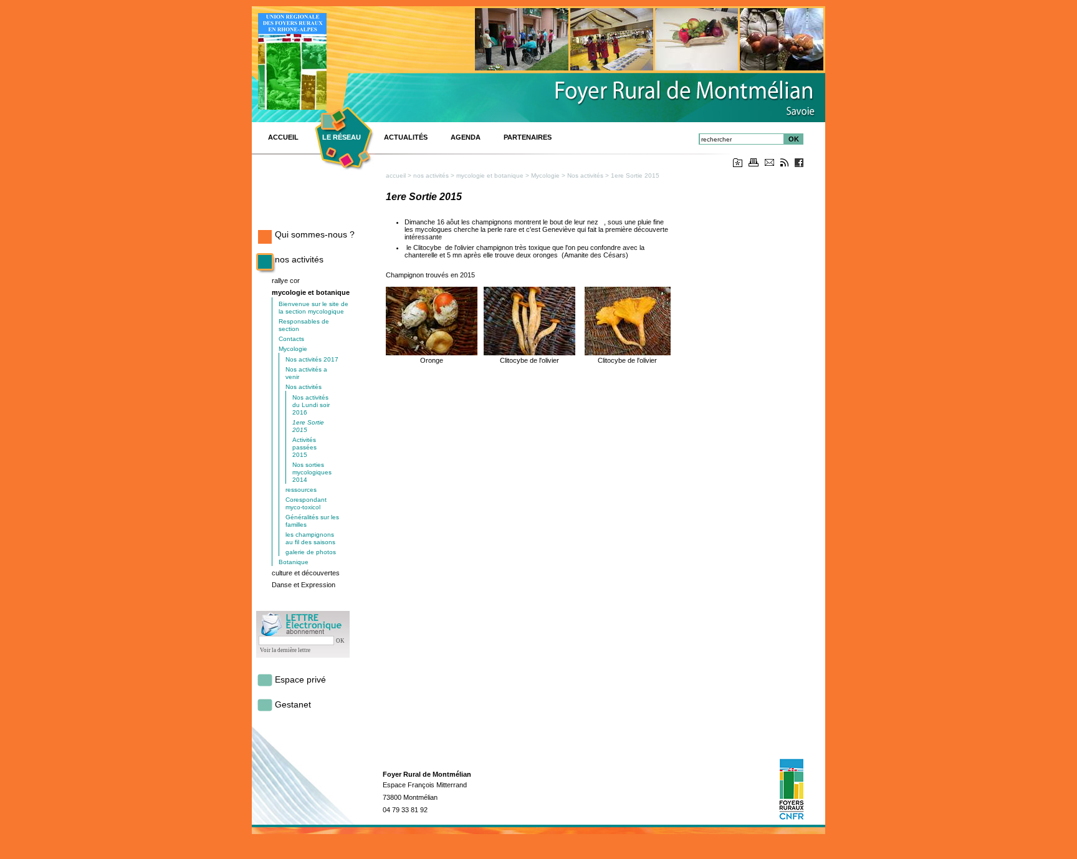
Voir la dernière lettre (285, 650)
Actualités (406, 137)
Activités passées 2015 (304, 447)
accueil (396, 175)
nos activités (299, 259)
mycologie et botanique (311, 292)
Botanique (294, 562)
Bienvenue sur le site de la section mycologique (313, 307)
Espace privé (300, 679)
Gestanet (293, 704)
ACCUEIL (283, 137)
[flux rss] (784, 164)
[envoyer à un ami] (769, 163)
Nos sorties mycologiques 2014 (312, 472)
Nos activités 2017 (311, 359)
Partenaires (528, 137)
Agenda (466, 137)
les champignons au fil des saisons (310, 538)
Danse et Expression (303, 584)
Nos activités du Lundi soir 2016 (311, 405)
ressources (301, 489)
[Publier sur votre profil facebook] (799, 164)
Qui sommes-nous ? (315, 234)
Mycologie (293, 348)
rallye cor (286, 280)
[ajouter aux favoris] (737, 164)
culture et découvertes (306, 573)
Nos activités (303, 386)
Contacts (291, 338)
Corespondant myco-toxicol (306, 503)
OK (793, 139)
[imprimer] (754, 164)
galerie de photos (310, 552)
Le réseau (341, 137)
